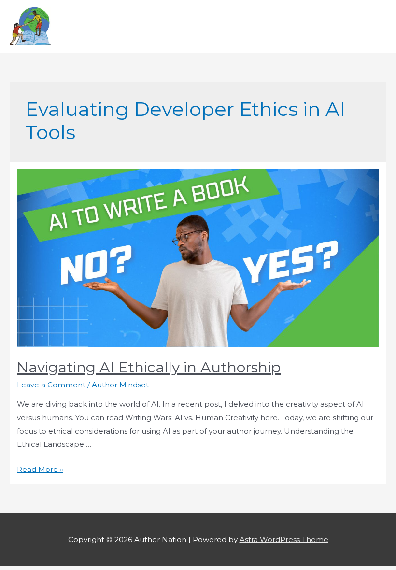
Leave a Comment (51, 384)
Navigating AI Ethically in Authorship (149, 367)
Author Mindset (120, 384)
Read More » (40, 469)
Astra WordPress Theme (284, 539)
